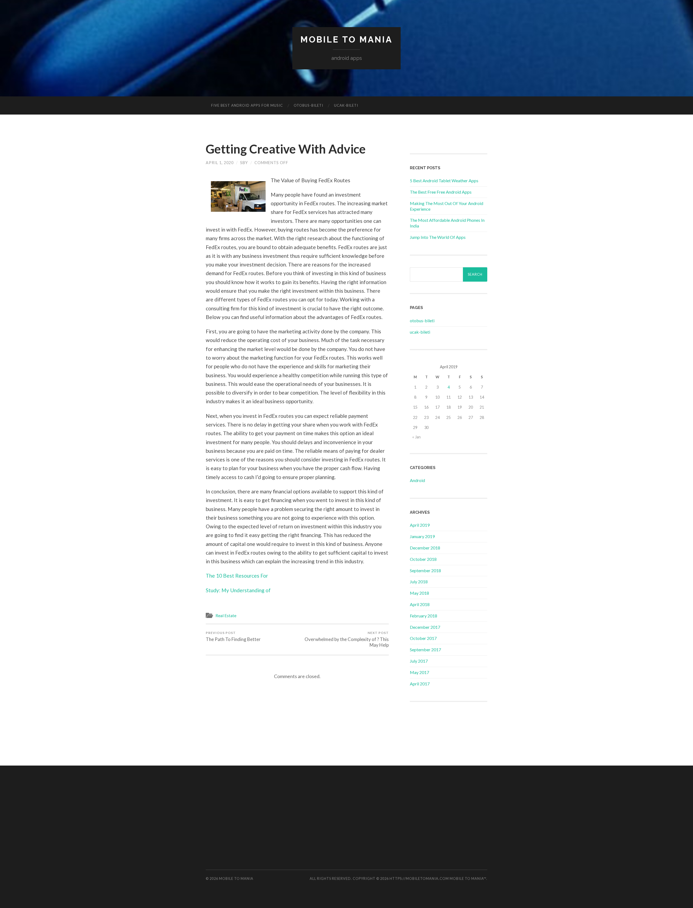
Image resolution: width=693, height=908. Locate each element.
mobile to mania (346, 39)
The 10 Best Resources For (237, 575)
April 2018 (420, 604)
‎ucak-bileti (346, 105)
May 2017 (419, 672)
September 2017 (425, 649)
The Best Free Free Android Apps (441, 191)
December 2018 (425, 547)
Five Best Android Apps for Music (247, 105)
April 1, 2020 (220, 162)
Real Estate (225, 615)
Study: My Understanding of (238, 590)
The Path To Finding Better (233, 636)
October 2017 (423, 638)
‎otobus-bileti (308, 105)
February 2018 (423, 615)
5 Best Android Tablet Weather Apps (444, 180)
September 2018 (425, 570)
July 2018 (419, 581)
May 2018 (419, 592)
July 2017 (419, 660)
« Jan (416, 437)
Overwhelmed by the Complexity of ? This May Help (347, 639)
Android (417, 480)
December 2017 (425, 627)
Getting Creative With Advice (286, 149)
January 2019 (422, 536)
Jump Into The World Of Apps (438, 237)
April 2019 (420, 525)
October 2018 (423, 559)
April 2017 (420, 683)
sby (244, 162)
